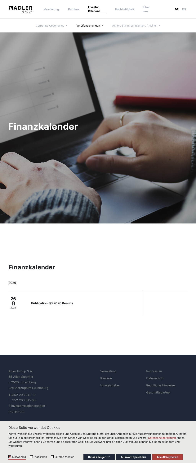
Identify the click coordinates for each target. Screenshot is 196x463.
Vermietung (51, 9)
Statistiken (40, 456)
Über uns (146, 9)
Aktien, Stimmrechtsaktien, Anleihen (135, 25)
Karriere (73, 9)
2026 (12, 283)
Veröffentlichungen (88, 25)
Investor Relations (94, 9)
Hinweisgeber (110, 385)
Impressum (154, 371)
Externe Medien (64, 456)
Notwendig (19, 456)
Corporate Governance (50, 25)
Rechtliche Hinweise (160, 385)
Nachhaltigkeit (124, 9)
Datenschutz (155, 378)
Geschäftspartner (158, 392)
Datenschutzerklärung (162, 437)
